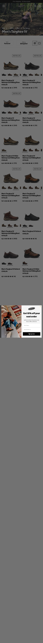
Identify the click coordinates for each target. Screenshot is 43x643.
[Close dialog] (40, 306)
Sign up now (31, 333)
